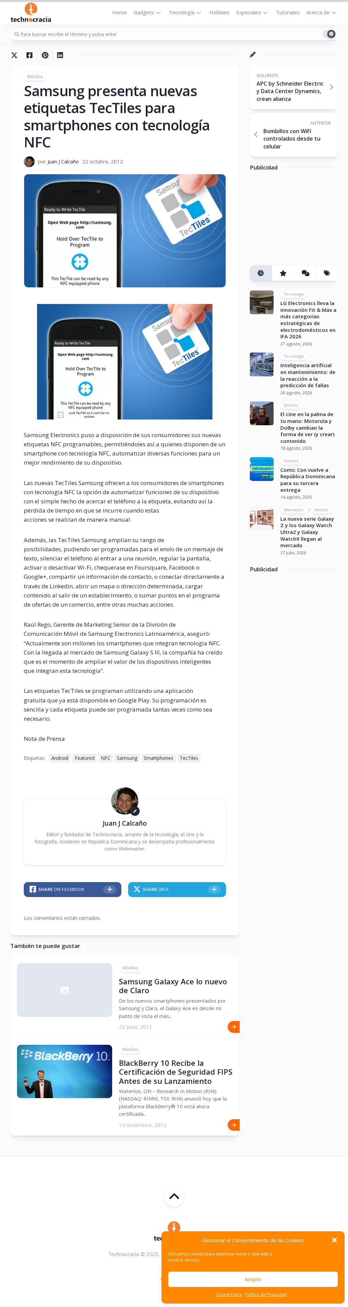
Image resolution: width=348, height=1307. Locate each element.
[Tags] (327, 273)
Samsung (127, 758)
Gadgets (144, 12)
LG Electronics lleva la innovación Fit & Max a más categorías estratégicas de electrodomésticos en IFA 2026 (308, 320)
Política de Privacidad (266, 1294)
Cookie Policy (229, 1294)
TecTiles (189, 758)
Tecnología (181, 12)
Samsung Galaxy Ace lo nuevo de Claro (173, 985)
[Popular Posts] (283, 273)
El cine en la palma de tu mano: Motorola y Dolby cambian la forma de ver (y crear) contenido (307, 427)
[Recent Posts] (261, 273)
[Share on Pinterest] (44, 55)
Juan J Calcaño (63, 161)
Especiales (248, 12)
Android (59, 758)
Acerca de (318, 12)
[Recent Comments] (305, 273)
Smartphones (158, 758)
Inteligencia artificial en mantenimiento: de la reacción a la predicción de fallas (307, 375)
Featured (84, 758)
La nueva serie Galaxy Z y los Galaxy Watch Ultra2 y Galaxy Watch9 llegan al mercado (307, 532)
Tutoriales (288, 12)
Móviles (35, 76)
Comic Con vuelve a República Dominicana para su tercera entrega (307, 479)
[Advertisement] (299, 220)
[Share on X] (16, 55)
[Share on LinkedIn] (60, 55)
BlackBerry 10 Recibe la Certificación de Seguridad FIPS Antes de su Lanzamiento (175, 1072)
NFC (105, 758)
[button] (334, 1240)
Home (119, 12)
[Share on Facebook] (29, 55)
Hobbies (219, 12)
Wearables (293, 509)
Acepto (253, 1279)
